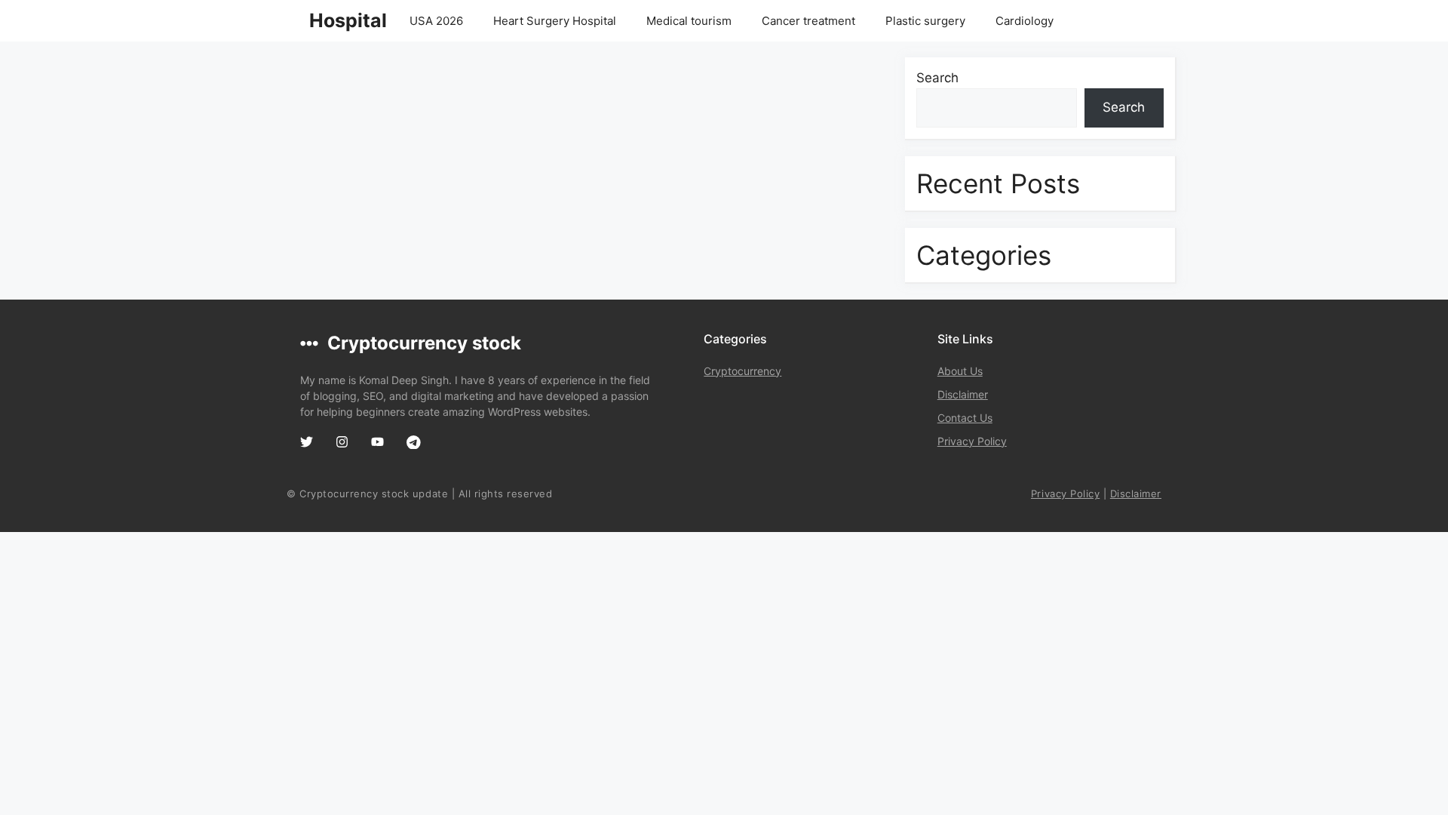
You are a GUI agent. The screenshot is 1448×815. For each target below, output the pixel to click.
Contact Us (964, 417)
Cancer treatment (808, 21)
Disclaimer (962, 394)
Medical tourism (689, 21)
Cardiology (1025, 21)
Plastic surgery (925, 21)
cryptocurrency (742, 370)
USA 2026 (436, 21)
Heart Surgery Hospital (554, 21)
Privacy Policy (972, 441)
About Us (960, 370)
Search (937, 77)
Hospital (348, 20)
